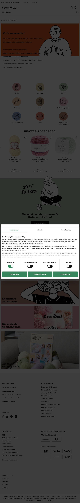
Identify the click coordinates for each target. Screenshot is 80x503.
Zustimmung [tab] (14, 230)
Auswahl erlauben (40, 274)
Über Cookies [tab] (66, 230)
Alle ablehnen (14, 274)
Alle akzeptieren (65, 274)
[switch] (30, 266)
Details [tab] (40, 230)
